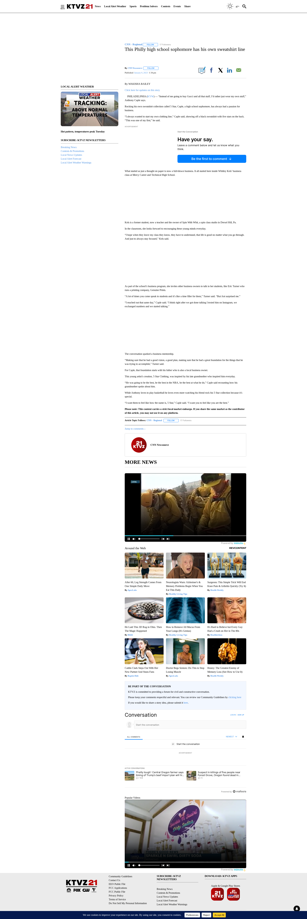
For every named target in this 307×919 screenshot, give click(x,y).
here (186, 702)
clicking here (234, 697)
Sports (133, 6)
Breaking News (69, 147)
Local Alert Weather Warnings (76, 162)
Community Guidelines (120, 876)
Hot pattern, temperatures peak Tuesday (83, 131)
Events (177, 6)
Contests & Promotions (72, 151)
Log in (233, 715)
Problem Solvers (149, 6)
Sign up (241, 715)
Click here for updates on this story (142, 90)
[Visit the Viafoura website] (239, 791)
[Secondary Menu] (65, 6)
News (98, 6)
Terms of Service (117, 899)
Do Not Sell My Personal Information (128, 903)
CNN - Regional (154, 420)
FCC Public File (117, 891)
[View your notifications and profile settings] (243, 736)
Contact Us (114, 880)
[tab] (134, 736)
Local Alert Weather (115, 6)
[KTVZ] (80, 6)
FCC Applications (118, 888)
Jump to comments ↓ (135, 428)
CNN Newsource (135, 68)
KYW (150, 96)
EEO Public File (117, 884)
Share (187, 6)
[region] (185, 753)
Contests (165, 6)
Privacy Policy (116, 895)
